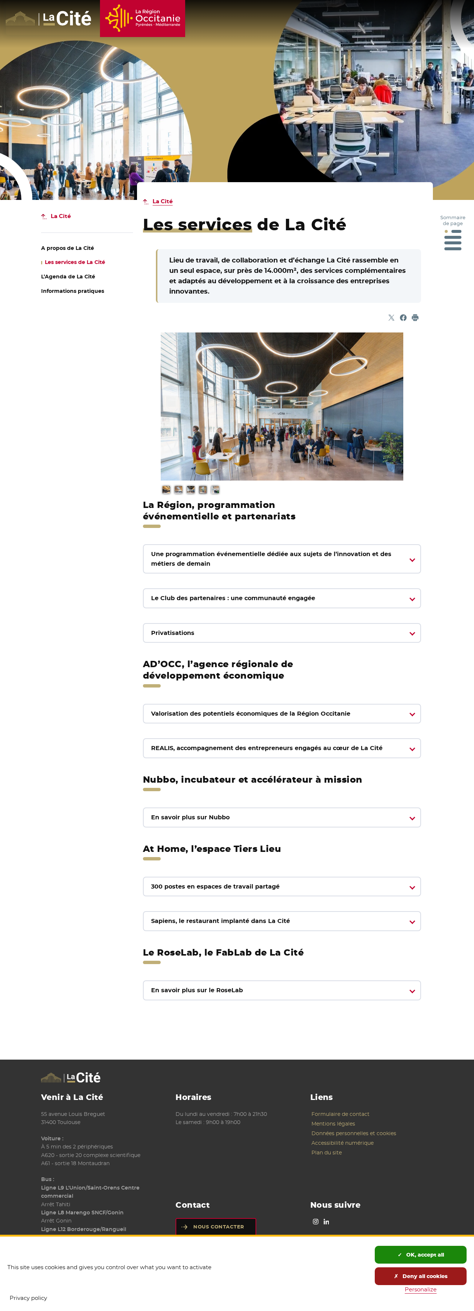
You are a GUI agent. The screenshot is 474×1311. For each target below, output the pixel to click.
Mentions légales (333, 1123)
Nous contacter (218, 1227)
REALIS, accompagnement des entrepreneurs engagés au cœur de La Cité (267, 748)
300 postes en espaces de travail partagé (215, 886)
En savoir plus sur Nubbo (190, 817)
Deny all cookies (424, 1276)
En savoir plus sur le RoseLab (197, 990)
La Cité (163, 201)
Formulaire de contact (340, 1114)
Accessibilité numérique (342, 1143)
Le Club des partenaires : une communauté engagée (233, 598)
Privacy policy (28, 1297)
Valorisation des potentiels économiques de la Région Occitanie (250, 713)
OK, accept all (424, 1254)
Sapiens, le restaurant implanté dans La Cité (220, 920)
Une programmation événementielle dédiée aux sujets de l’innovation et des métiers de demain (271, 559)
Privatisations (172, 632)
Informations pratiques (72, 291)
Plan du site (326, 1152)
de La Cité (67, 248)
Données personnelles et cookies (353, 1133)
